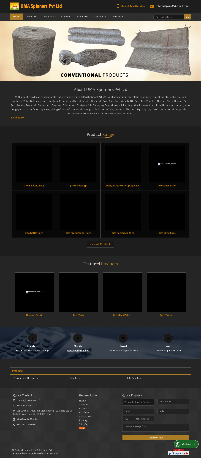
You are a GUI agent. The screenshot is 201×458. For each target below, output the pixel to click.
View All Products (100, 244)
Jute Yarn (78, 315)
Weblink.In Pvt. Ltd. (48, 453)
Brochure (82, 16)
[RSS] (82, 428)
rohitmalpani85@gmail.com (172, 6)
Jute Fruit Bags (78, 185)
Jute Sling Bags (167, 233)
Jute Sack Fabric (122, 315)
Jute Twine (166, 315)
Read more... (18, 117)
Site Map (118, 16)
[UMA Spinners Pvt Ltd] (36, 6)
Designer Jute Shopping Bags (122, 185)
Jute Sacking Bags (34, 185)
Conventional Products (26, 378)
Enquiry (83, 420)
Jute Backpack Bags (122, 233)
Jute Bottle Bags (34, 233)
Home (16, 16)
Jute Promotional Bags (78, 233)
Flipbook (66, 16)
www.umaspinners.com (168, 350)
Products (48, 16)
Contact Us (100, 16)
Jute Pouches (134, 378)
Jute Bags (75, 378)
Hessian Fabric (167, 185)
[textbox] (169, 17)
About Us (32, 16)
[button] (133, 6)
